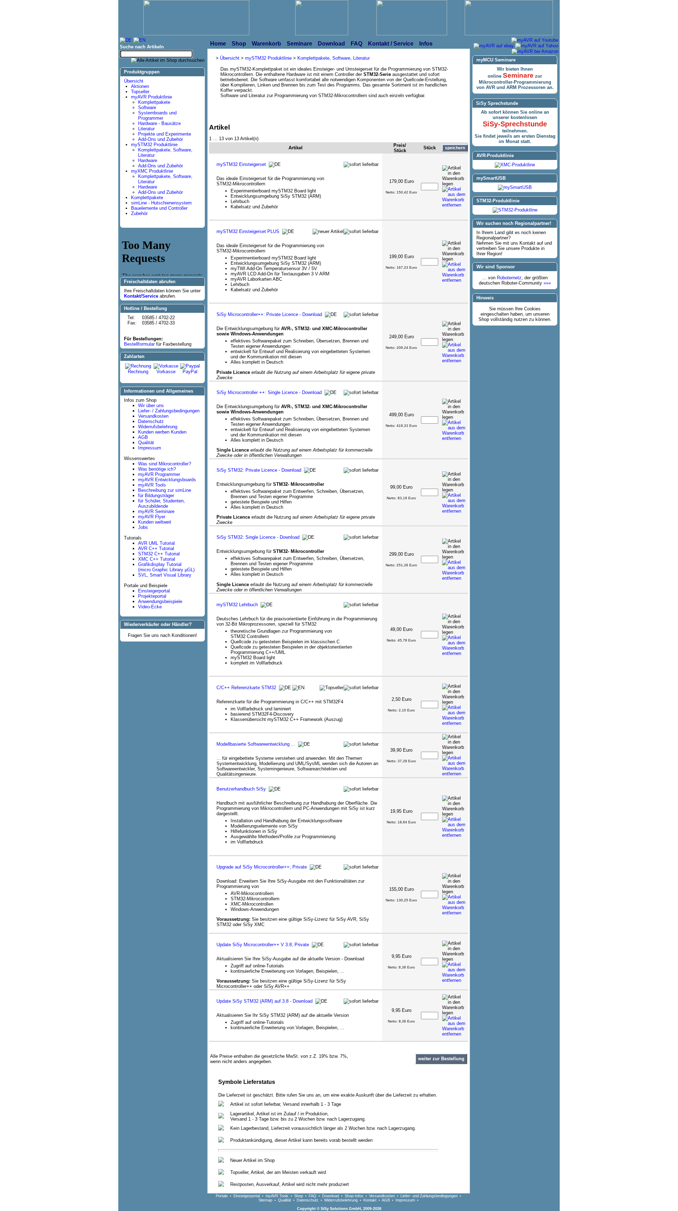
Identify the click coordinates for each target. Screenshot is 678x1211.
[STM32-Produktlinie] (515, 210)
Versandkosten (153, 416)
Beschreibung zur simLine (164, 490)
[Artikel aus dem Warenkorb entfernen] (455, 197)
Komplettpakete (154, 102)
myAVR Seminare (156, 511)
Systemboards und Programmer (157, 115)
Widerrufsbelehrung (157, 426)
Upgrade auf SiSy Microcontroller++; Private (261, 867)
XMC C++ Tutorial (156, 559)
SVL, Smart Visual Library (164, 575)
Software (147, 107)
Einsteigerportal (154, 590)
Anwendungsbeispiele (160, 601)
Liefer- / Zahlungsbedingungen (169, 410)
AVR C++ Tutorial (156, 548)
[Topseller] (332, 688)
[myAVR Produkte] (321, 18)
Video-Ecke (150, 606)
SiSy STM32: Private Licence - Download (258, 470)
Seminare (518, 75)
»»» (547, 283)
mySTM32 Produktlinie (154, 144)
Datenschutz (151, 421)
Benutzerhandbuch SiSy (241, 789)
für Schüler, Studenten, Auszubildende (161, 503)
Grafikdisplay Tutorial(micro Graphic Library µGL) (166, 567)
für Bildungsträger (156, 495)
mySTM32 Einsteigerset (241, 164)
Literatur (146, 128)
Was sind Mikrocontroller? (164, 463)
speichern (455, 147)
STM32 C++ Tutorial (159, 553)
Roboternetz (509, 277)
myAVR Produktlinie (151, 97)
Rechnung (138, 371)
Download (330, 1196)
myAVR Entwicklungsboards (167, 479)
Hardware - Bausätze (159, 123)
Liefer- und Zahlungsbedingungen (429, 1196)
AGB (143, 437)
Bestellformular (139, 344)
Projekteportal (152, 596)
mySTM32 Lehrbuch (237, 604)
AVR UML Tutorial (156, 543)
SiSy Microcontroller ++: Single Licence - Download (269, 392)
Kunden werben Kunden (162, 432)
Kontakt (369, 1200)
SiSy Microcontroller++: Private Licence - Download (269, 314)
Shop (298, 1196)
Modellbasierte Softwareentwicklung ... (255, 744)
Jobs (143, 527)
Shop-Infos (354, 1196)
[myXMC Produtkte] (411, 18)
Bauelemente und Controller (159, 208)
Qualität (146, 442)
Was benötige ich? (157, 469)
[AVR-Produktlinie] (515, 164)
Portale (222, 1196)
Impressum (149, 448)
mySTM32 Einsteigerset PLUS (247, 231)
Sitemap (265, 1200)
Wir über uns (151, 405)
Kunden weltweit (154, 522)
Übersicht (133, 81)
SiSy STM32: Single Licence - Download (257, 537)
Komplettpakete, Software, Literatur (333, 58)
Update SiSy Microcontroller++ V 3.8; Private (262, 944)
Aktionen (140, 86)
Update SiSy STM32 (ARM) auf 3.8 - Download (264, 1001)
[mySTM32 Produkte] (509, 18)
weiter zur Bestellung (441, 1058)
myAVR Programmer (159, 474)
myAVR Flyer (151, 516)
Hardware (147, 160)
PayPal (190, 371)
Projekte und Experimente (164, 134)
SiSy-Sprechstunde (515, 124)
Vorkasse (166, 371)
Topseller (140, 91)
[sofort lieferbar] (361, 164)
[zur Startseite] (196, 18)
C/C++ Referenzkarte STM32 (246, 687)
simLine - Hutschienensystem (161, 202)
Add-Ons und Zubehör (160, 139)
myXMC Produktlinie (152, 171)
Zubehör (139, 213)
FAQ (312, 1196)
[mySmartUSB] (515, 187)
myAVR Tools (152, 485)
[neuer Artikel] (328, 231)
